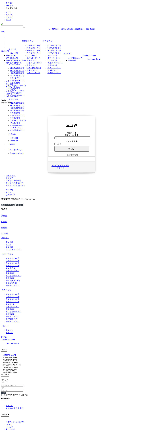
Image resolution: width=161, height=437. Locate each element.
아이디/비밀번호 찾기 (15, 408)
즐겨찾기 (9, 3)
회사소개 (12, 49)
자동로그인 (73, 155)
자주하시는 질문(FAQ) (15, 422)
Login (3, 393)
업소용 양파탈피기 (18, 85)
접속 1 (8, 20)
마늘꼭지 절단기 (17, 125)
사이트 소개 (11, 176)
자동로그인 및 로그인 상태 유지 (15, 395)
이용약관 (9, 178)
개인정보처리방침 (13, 181)
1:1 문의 (9, 424)
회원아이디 (71, 135)
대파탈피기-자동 (17, 68)
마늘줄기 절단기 (17, 130)
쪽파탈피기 (90, 29)
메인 (7, 81)
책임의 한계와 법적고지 (15, 185)
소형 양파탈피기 (17, 80)
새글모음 (9, 427)
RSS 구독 (9, 5)
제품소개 (14, 58)
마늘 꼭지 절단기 (17, 90)
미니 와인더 (15, 78)
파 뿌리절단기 (16, 128)
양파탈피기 (15, 83)
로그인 (8, 12)
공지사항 (14, 138)
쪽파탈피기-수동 (17, 76)
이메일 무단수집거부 (14, 183)
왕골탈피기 (15, 88)
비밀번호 (72, 141)
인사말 (9, 58)
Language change (15, 149)
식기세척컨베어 (67, 29)
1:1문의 (12, 144)
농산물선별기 (54, 29)
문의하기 (9, 192)
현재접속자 (10, 429)
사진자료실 (13, 99)
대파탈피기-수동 (17, 71)
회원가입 (9, 15)
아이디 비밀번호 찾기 (60, 166)
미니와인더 (15, 113)
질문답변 (14, 140)
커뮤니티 (12, 134)
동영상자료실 (14, 64)
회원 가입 (60, 168)
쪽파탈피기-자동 (17, 73)
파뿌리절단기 (16, 93)
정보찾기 (9, 17)
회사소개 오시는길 (18, 60)
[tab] (80, 238)
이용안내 (9, 190)
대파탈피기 (79, 29)
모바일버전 (10, 195)
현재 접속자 (9, 355)
